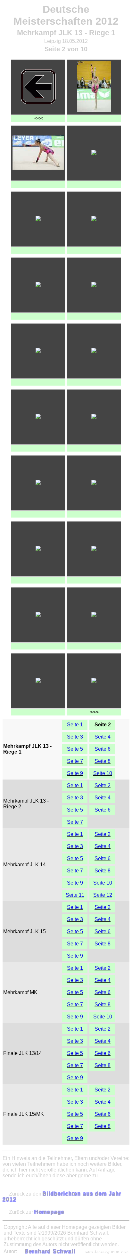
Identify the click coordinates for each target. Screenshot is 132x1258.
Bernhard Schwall (50, 1251)
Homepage (49, 1212)
